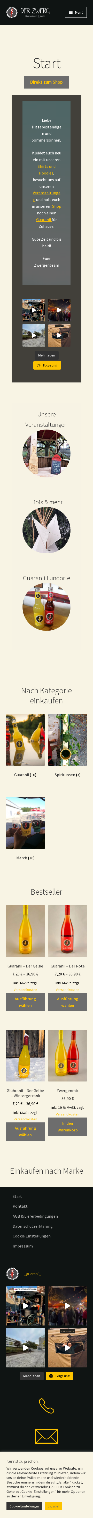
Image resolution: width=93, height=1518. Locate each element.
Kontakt (20, 1206)
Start (17, 1196)
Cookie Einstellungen (32, 1235)
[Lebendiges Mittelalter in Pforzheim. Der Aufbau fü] (33, 335)
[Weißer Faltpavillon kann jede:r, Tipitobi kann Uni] (59, 335)
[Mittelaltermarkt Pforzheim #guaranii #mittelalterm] (59, 310)
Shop (56, 206)
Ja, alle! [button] (53, 1506)
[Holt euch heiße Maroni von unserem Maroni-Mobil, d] (33, 310)
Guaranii (44, 219)
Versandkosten (25, 989)
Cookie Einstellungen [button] (24, 1506)
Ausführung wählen (25, 1002)
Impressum (23, 1246)
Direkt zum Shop (46, 82)
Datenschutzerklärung (33, 1226)
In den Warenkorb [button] (68, 1126)
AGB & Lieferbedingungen (35, 1216)
